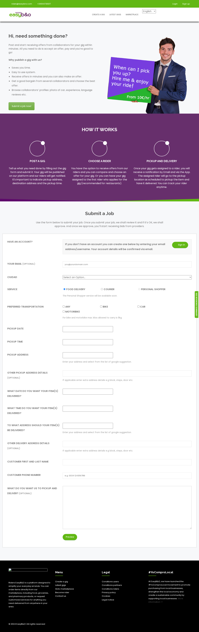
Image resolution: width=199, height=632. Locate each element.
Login (175, 3)
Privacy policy (109, 592)
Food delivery (75, 289)
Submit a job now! (21, 106)
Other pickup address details (27, 375)
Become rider (62, 592)
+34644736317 (44, 3)
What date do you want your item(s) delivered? (32, 393)
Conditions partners (112, 585)
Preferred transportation (25, 306)
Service (12, 289)
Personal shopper (153, 289)
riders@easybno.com (22, 3)
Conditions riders (110, 588)
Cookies (106, 596)
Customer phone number (24, 475)
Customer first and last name (28, 461)
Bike (105, 306)
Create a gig (98, 14)
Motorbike (72, 311)
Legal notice (108, 599)
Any (67, 306)
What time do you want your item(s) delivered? (32, 410)
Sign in (181, 244)
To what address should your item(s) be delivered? (33, 427)
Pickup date (15, 328)
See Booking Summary (196, 304)
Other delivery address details (28, 445)
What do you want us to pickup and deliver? (32, 491)
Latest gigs (115, 14)
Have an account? (19, 242)
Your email (21, 264)
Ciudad (12, 277)
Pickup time (15, 341)
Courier (109, 289)
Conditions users (110, 581)
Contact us (60, 596)
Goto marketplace (64, 588)
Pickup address (17, 354)
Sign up (186, 3)
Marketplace (132, 14)
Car (142, 306)
